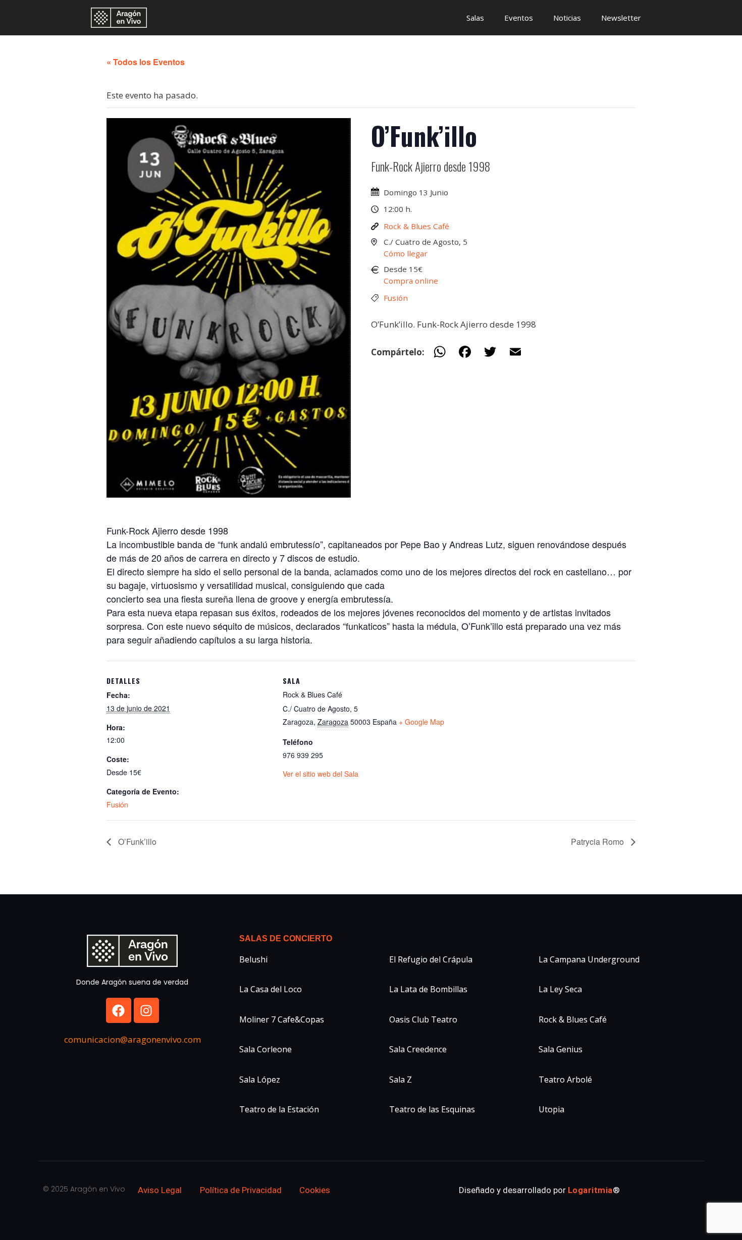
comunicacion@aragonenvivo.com (132, 1039)
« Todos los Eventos (146, 62)
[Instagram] (146, 1010)
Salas (475, 18)
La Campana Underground (589, 959)
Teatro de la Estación (279, 1109)
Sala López (259, 1079)
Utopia (551, 1109)
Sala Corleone (265, 1049)
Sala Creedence (418, 1049)
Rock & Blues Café (416, 226)
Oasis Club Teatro (423, 1019)
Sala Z (400, 1079)
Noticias (567, 18)
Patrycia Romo (598, 841)
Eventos (518, 18)
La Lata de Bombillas (428, 989)
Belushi (253, 959)
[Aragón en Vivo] (121, 18)
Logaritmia (590, 1190)
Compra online (411, 281)
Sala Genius (560, 1049)
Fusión (396, 298)
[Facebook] (118, 1010)
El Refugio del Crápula (430, 959)
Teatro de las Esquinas (432, 1109)
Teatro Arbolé (565, 1079)
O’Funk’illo (136, 841)
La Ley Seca (560, 989)
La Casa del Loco (270, 989)
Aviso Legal (160, 1190)
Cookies (314, 1190)
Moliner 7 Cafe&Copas (281, 1019)
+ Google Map (421, 722)
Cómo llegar (406, 253)
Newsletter (621, 18)
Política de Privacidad (241, 1190)
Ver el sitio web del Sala (320, 774)
